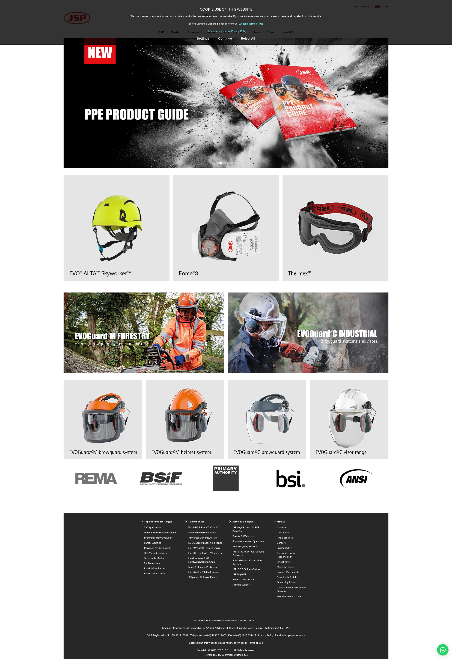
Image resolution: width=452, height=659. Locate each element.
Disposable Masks (154, 558)
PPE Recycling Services (245, 546)
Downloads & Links (287, 577)
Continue (225, 38)
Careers (281, 542)
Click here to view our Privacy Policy (227, 31)
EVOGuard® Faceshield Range (205, 542)
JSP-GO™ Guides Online (246, 569)
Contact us (283, 532)
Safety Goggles (152, 542)
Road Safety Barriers (155, 568)
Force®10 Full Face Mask (202, 532)
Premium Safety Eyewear (158, 537)
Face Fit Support (242, 584)
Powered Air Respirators (157, 547)
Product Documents (288, 572)
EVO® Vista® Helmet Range (204, 547)
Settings (203, 38)
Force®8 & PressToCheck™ (203, 527)
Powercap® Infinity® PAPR (203, 537)
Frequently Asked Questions (248, 541)
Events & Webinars (243, 536)
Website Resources (243, 579)
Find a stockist (285, 537)
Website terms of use (289, 596)
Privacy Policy (266, 635)
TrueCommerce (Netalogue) (233, 654)
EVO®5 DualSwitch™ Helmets (205, 552)
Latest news (284, 561)
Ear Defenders (152, 563)
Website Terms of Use (251, 23)
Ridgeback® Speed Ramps (203, 577)
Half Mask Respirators (156, 552)
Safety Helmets (152, 527)
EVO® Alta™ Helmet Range (203, 572)
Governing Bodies (287, 582)
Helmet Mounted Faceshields (160, 532)
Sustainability (284, 547)
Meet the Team (285, 566)
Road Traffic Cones (154, 573)
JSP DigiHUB (239, 574)
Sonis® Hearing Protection (203, 566)
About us (282, 527)
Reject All (248, 38)
